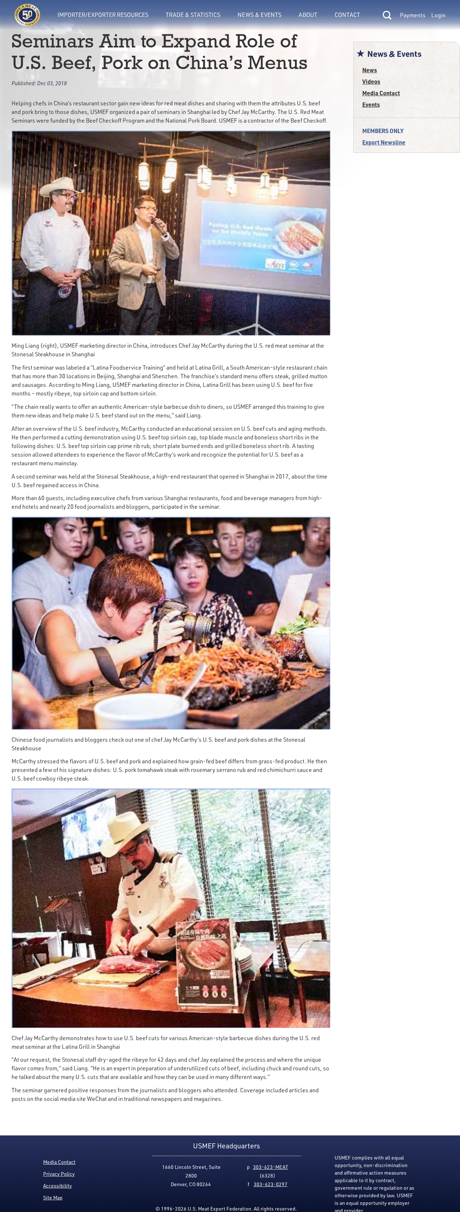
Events (371, 104)
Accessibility (57, 1186)
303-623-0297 (271, 1184)
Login (438, 15)
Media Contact (381, 93)
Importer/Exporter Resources (103, 14)
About (308, 14)
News (369, 70)
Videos (371, 81)
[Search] (387, 15)
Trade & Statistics (193, 14)
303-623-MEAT (270, 1167)
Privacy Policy (59, 1174)
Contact (347, 14)
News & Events (259, 14)
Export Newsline (383, 142)
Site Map (53, 1197)
